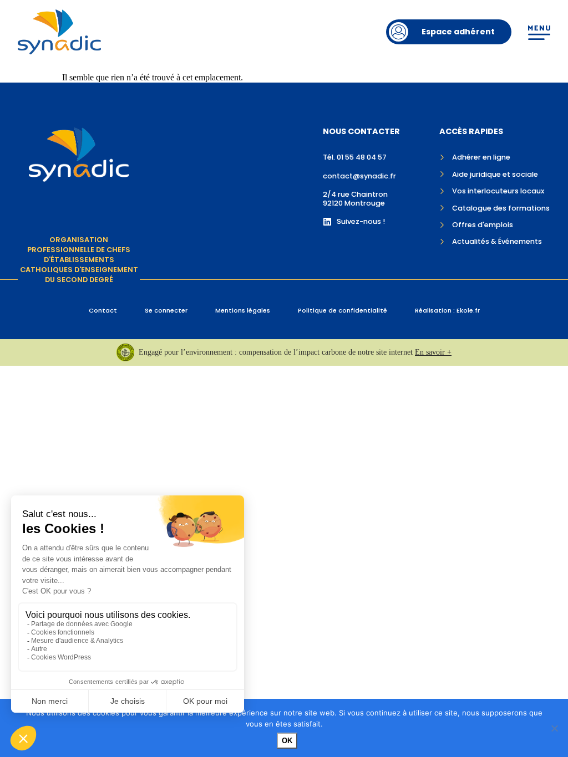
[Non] (554, 728)
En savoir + (433, 352)
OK (287, 740)
